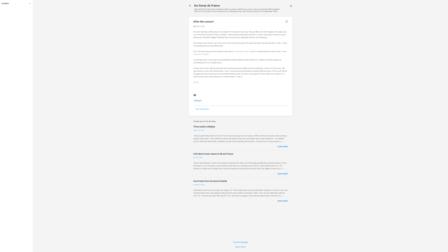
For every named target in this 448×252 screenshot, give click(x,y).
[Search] (291, 6)
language (197, 101)
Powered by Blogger (240, 242)
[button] (286, 21)
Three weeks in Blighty (204, 126)
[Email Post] (194, 96)
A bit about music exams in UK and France (213, 154)
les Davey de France (207, 5)
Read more (283, 147)
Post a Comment (202, 109)
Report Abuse (240, 247)
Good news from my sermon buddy (210, 181)
